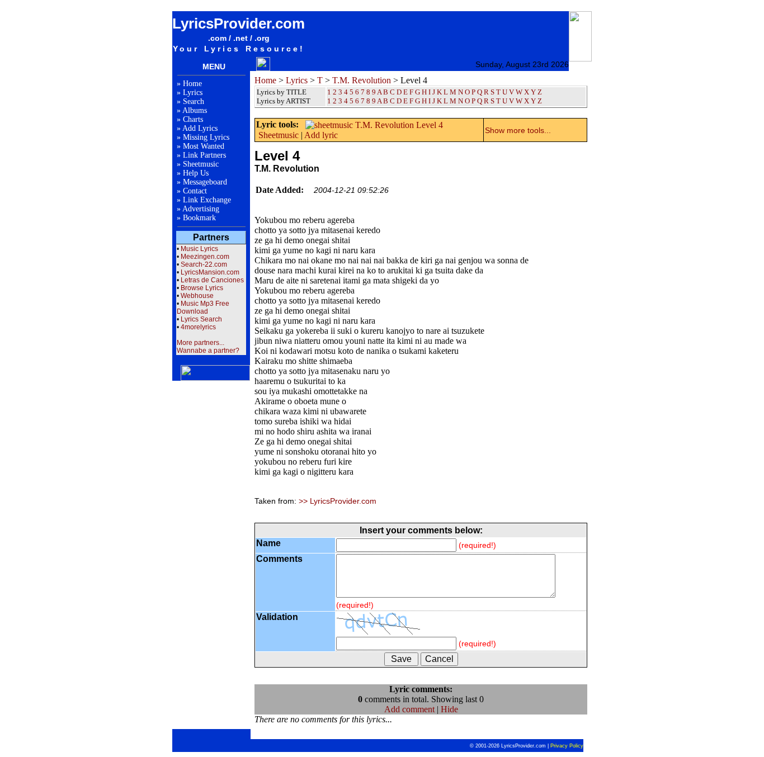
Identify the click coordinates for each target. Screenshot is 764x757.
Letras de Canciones (212, 280)
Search (193, 101)
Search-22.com (204, 264)
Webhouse (197, 296)
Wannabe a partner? (208, 350)
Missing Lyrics (206, 137)
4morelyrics (198, 327)
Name (268, 543)
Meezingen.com (205, 257)
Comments (279, 559)
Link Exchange (207, 200)
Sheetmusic (201, 164)
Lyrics (192, 92)
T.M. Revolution (361, 80)
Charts (193, 119)
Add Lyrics (200, 128)
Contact (195, 191)
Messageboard (205, 182)
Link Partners (204, 155)
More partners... (200, 343)
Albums (194, 110)
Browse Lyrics (202, 288)
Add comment (409, 709)
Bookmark (199, 218)
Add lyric (321, 135)
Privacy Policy (566, 746)
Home (192, 83)
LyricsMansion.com (210, 272)
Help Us (196, 173)
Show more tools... (518, 130)
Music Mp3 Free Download (203, 307)
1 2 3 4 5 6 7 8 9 (351, 101)
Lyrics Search (201, 319)
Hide (449, 709)
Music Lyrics (199, 249)
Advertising (200, 209)
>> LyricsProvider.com (337, 500)
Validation (277, 617)
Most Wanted (203, 146)
